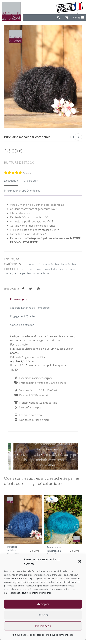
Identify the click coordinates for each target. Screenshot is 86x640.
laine (72, 269)
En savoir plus (18, 299)
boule (37, 269)
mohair (8, 273)
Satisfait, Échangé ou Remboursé (30, 307)
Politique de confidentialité (59, 634)
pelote (17, 273)
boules (46, 269)
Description (11, 180)
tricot (46, 273)
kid (53, 269)
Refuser (43, 615)
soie (39, 273)
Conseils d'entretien (22, 324)
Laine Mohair (69, 264)
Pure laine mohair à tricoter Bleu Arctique (13, 550)
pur (34, 273)
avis (27, 173)
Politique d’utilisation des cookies (27, 634)
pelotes (26, 273)
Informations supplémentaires (22, 190)
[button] (80, 561)
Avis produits (31, 180)
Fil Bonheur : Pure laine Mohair (41, 264)
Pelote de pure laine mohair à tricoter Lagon (54, 550)
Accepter (43, 604)
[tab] (43, 299)
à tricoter (27, 269)
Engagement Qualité (22, 316)
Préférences (43, 626)
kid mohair (62, 269)
